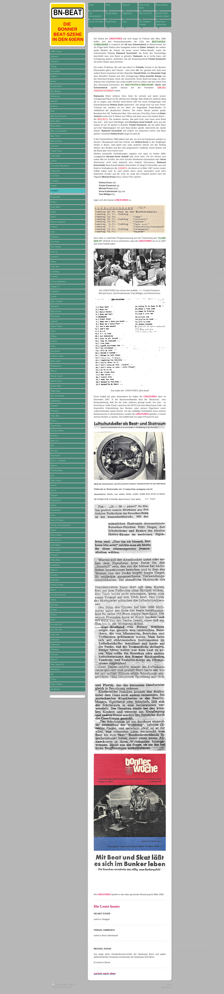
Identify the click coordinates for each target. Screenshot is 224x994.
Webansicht (166, 987)
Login (169, 984)
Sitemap (73, 984)
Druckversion (61, 984)
